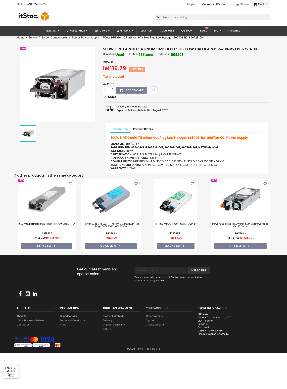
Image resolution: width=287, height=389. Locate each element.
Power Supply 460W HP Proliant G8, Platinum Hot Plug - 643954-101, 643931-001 (111, 225)
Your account (157, 308)
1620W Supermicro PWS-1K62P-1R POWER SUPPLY (46, 224)
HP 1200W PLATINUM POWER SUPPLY (176, 224)
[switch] (11, 375)
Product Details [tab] (143, 129)
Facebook (20, 293)
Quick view (46, 246)
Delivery (107, 320)
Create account (155, 324)
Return (107, 328)
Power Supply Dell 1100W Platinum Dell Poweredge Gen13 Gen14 (240, 225)
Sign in (150, 320)
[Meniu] (17, 366)
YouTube (27, 293)
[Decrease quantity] (113, 92)
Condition (109, 54)
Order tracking (154, 316)
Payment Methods (113, 316)
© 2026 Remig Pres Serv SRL (143, 349)
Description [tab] (120, 129)
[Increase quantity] (113, 88)
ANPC (63, 324)
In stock (133, 54)
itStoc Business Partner (30, 320)
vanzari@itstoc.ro (218, 333)
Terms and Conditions (72, 320)
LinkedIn (35, 293)
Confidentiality (68, 316)
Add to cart (131, 90)
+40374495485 (36, 4)
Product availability (114, 324)
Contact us (23, 324)
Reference (164, 54)
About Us (22, 316)
